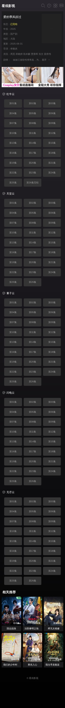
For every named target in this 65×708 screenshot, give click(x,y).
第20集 (32, 162)
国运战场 (11, 628)
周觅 (12, 54)
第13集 (13, 143)
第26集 (32, 282)
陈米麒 (26, 54)
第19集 (13, 162)
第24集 (52, 172)
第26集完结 (32, 182)
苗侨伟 (47, 54)
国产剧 (13, 34)
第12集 (52, 133)
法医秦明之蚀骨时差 (35, 628)
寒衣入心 (32, 664)
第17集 (32, 152)
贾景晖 (34, 54)
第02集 (32, 103)
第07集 (13, 123)
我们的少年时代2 (12, 664)
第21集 (52, 162)
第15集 (52, 143)
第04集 (13, 113)
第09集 (52, 123)
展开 (45, 59)
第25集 (13, 182)
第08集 (32, 123)
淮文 (41, 54)
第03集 (52, 103)
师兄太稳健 (54, 628)
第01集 (13, 103)
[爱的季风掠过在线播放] (52, 29)
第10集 (13, 133)
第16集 (13, 152)
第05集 (32, 113)
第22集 (13, 172)
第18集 (52, 152)
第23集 (32, 172)
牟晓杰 (13, 48)
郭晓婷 (19, 54)
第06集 (52, 113)
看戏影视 (8, 6)
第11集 (32, 133)
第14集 (32, 143)
